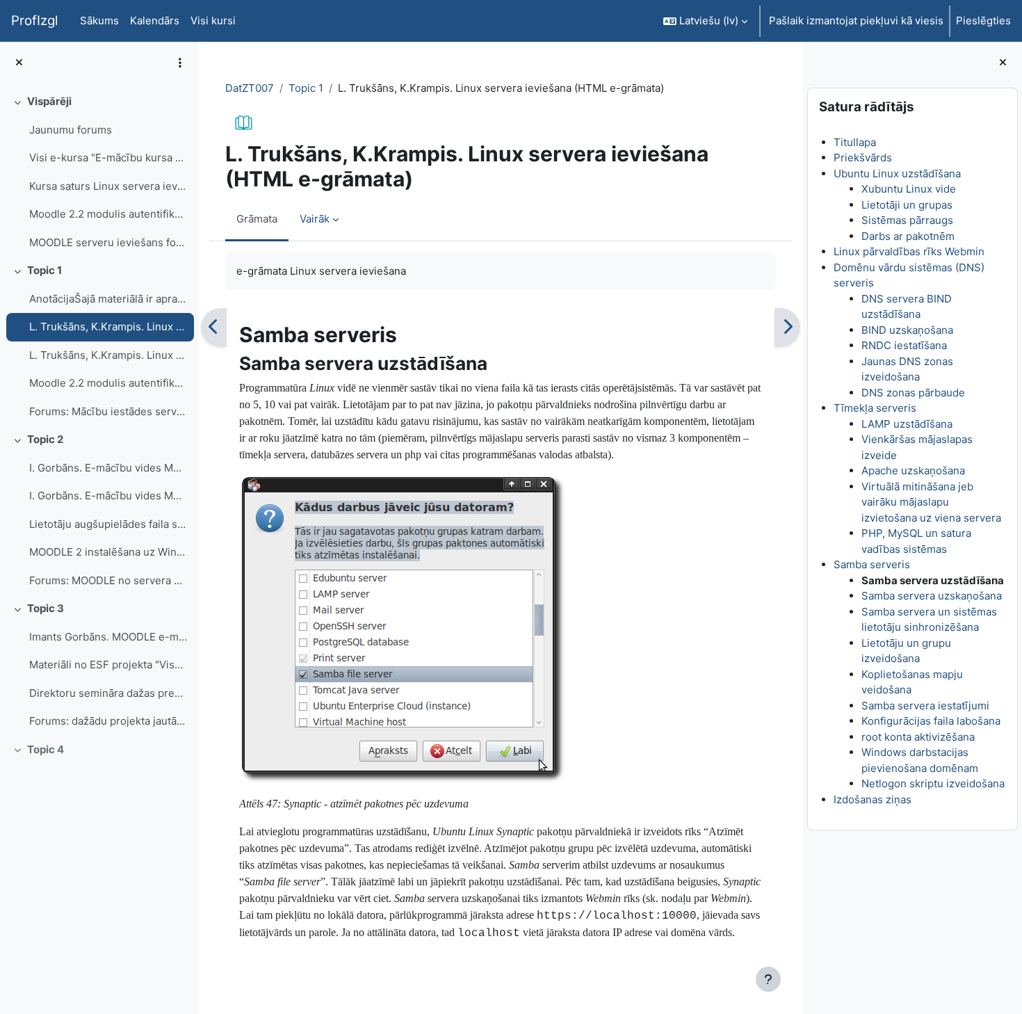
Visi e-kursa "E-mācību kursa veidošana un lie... (108, 157)
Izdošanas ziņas (872, 799)
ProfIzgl (34, 21)
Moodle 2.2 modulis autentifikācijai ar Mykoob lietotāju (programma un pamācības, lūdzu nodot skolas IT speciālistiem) (108, 382)
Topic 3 (45, 608)
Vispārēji (49, 101)
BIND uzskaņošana (907, 330)
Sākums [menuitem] (99, 20)
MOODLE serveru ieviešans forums (108, 242)
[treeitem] (98, 172)
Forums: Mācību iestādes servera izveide (108, 411)
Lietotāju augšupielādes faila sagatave (108, 524)
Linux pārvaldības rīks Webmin (909, 251)
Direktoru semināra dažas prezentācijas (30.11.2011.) (108, 693)
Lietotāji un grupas (906, 204)
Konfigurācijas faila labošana (930, 720)
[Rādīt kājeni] (768, 979)
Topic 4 (45, 749)
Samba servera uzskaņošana (931, 595)
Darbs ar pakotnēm (908, 236)
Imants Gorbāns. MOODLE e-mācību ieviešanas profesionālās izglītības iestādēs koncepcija (108, 636)
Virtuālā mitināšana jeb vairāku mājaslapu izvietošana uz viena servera (931, 502)
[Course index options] (180, 62)
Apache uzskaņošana (913, 470)
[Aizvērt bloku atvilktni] (1003, 63)
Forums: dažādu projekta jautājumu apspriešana (108, 720)
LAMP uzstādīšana (906, 423)
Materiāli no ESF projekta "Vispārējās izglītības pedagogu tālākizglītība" (108, 664)
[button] (705, 21)
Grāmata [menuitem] (256, 218)
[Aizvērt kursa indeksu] (19, 63)
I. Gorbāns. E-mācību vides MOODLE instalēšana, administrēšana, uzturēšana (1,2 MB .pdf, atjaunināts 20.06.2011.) (108, 495)
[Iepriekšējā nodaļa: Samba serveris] (214, 327)
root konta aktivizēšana (918, 736)
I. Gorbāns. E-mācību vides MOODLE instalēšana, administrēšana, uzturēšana (108, 467)
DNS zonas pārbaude (913, 392)
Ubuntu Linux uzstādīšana (897, 173)
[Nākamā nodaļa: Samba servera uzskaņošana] (787, 327)
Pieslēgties (983, 20)
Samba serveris (872, 564)
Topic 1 (44, 270)
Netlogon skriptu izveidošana (933, 783)
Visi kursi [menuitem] (213, 20)
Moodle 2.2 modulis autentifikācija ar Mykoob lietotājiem (108, 213)
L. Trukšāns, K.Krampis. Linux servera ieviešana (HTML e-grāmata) (108, 326)
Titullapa (855, 142)
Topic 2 (45, 439)
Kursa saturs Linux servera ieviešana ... (108, 186)
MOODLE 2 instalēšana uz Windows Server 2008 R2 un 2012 (108, 551)
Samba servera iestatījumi (925, 705)
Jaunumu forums (70, 129)
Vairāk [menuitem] (315, 218)
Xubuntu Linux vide (908, 188)
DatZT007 (249, 88)
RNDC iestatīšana (904, 345)
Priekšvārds (863, 157)
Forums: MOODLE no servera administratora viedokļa (108, 580)
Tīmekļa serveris (875, 408)
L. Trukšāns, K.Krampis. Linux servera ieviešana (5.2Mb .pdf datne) (108, 355)
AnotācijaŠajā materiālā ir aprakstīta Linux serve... (108, 298)
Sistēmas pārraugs (907, 220)
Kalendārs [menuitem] (154, 20)
